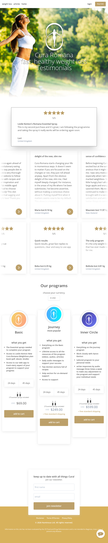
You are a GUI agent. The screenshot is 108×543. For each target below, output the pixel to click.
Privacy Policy (67, 518)
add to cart (18, 413)
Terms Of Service (53, 518)
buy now (100, 4)
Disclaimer (40, 518)
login (89, 4)
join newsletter (54, 505)
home (24, 4)
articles (17, 4)
